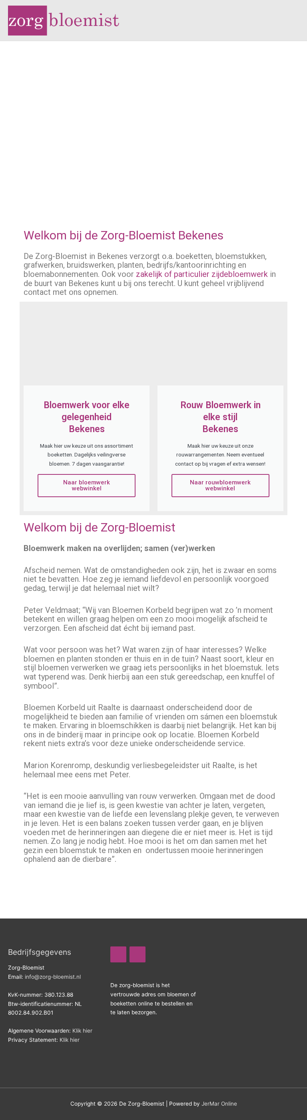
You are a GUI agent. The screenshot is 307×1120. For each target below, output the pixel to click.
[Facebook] (118, 954)
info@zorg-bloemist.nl (53, 977)
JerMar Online (219, 1103)
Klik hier (82, 1030)
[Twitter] (138, 954)
